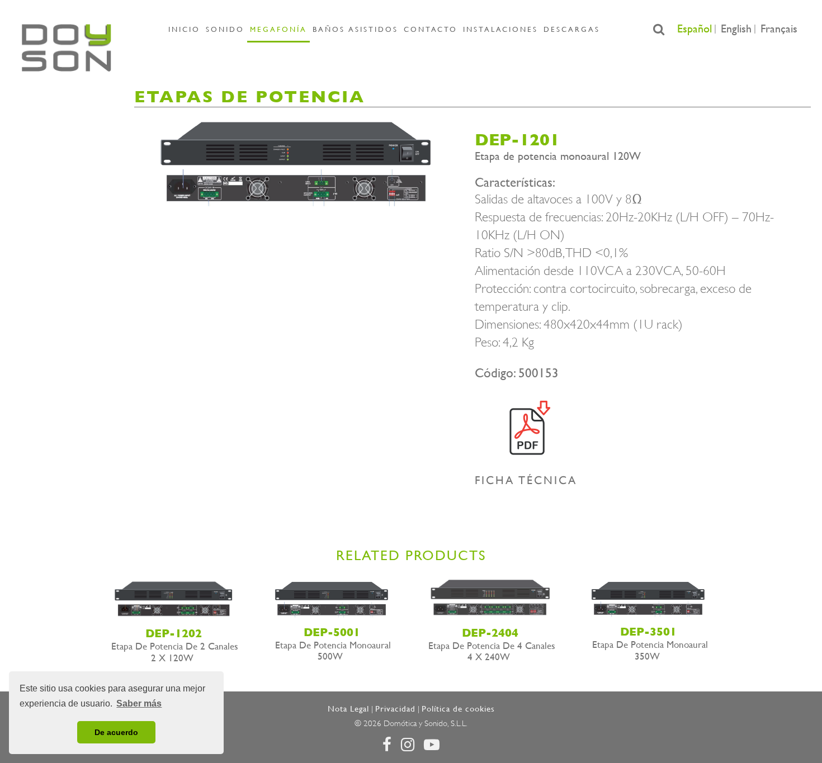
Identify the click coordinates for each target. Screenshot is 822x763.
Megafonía (278, 29)
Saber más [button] (139, 703)
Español (694, 28)
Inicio (184, 29)
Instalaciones (500, 29)
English (736, 28)
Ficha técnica (526, 480)
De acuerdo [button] (116, 732)
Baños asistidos (355, 29)
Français (778, 28)
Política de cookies (458, 708)
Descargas (572, 29)
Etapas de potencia (249, 96)
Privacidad (395, 708)
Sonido (225, 29)
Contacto (430, 29)
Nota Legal (348, 708)
